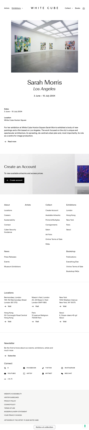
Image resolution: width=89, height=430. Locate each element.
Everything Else (72, 262)
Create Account (52, 210)
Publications (71, 257)
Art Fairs (49, 234)
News (6, 251)
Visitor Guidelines (11, 397)
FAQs (48, 244)
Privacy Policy (10, 401)
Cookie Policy (9, 404)
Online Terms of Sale (54, 239)
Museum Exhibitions (12, 267)
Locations (8, 210)
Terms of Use (9, 408)
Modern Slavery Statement (15, 411)
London (69, 210)
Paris (68, 225)
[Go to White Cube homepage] (44, 8)
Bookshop (70, 251)
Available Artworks (53, 215)
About (7, 205)
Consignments (51, 225)
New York (70, 220)
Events (7, 262)
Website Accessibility (13, 394)
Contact (7, 225)
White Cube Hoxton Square (15, 120)
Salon (48, 230)
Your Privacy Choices (13, 415)
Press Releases (10, 257)
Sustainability (9, 220)
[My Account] (84, 8)
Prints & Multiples (53, 220)
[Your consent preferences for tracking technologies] (85, 426)
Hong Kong (70, 215)
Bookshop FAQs (72, 271)
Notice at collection (44, 427)
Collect (68, 8)
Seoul (68, 230)
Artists (6, 8)
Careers (7, 215)
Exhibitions (16, 8)
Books (77, 8)
